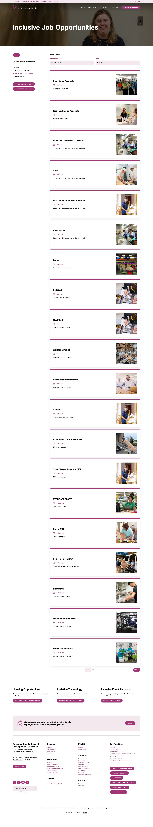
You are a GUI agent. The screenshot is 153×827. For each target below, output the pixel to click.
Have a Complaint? (120, 787)
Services (91, 7)
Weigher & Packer (61, 349)
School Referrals (119, 773)
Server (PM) (58, 529)
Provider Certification (116, 755)
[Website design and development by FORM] (76, 813)
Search (137, 1)
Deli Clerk (57, 290)
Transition (49, 753)
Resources (114, 7)
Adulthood (49, 747)
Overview (48, 763)
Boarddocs (117, 778)
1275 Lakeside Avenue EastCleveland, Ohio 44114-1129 (23, 751)
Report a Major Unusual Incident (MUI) (121, 761)
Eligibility (83, 7)
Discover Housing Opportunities (27, 700)
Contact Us (19, 766)
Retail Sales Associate (63, 81)
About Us (16, 1)
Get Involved (46, 1)
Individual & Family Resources (54, 768)
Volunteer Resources (52, 772)
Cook (55, 170)
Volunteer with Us (24, 89)
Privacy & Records (108, 808)
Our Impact (81, 772)
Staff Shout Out (119, 792)
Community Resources (52, 766)
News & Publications (84, 768)
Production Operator (63, 648)
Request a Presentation (84, 774)
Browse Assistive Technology (70, 700)
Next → (136, 670)
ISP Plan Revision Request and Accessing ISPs (123, 753)
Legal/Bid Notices (96, 808)
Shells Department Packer (65, 379)
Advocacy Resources (52, 764)
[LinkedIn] (27, 782)
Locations (81, 764)
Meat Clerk (58, 320)
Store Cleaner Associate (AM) (67, 469)
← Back (16, 55)
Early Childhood (51, 749)
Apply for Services (131, 7)
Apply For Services (24, 84)
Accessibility (81, 761)
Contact (56, 1)
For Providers (102, 7)
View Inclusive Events (111, 700)
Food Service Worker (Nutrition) (68, 140)
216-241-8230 (17, 758)
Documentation (114, 751)
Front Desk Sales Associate (66, 111)
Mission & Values (83, 766)
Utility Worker (59, 230)
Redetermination (82, 749)
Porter (56, 260)
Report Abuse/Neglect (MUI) (54, 784)
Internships (81, 786)
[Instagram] (19, 782)
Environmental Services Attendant (69, 200)
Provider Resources (51, 770)
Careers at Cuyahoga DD (30, 1)
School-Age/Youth (51, 751)
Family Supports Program (122, 768)
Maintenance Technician (64, 618)
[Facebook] (14, 782)
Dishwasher (58, 588)
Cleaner (57, 409)
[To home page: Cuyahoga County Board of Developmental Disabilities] (25, 7)
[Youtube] (23, 782)
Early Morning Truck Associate (67, 439)
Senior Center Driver (63, 559)
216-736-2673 (17, 760)
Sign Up (130, 723)
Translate (25, 792)
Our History (81, 770)
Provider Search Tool (116, 759)
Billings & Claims (114, 749)
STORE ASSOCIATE (62, 499)
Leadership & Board (83, 763)
